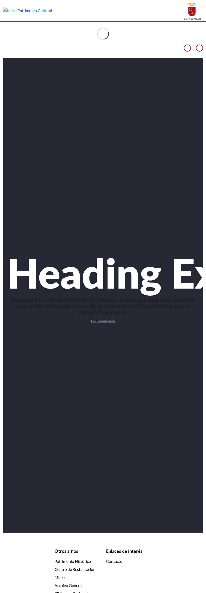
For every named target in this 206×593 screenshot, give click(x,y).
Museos (61, 577)
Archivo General (69, 585)
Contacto (114, 561)
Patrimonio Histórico (73, 561)
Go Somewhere (103, 321)
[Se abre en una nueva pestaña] (192, 10)
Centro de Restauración (75, 569)
